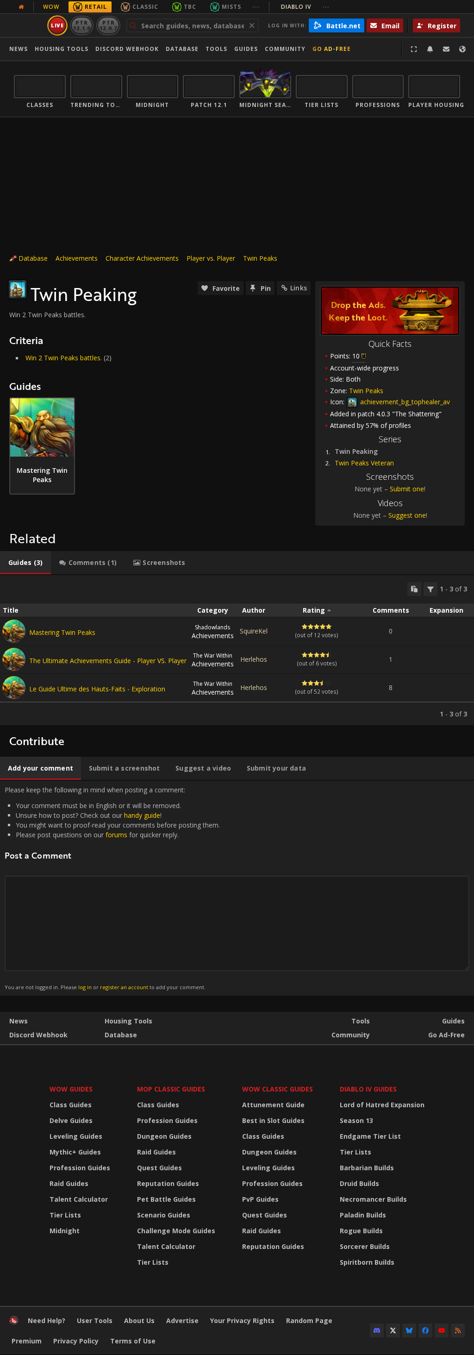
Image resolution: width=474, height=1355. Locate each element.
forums (116, 834)
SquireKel (254, 631)
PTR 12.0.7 (108, 25)
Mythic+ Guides (75, 1152)
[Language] (462, 49)
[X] (393, 1330)
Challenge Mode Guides (176, 1230)
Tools (360, 1020)
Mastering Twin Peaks (62, 632)
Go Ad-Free (331, 49)
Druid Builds (359, 1183)
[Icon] (17, 289)
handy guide (142, 815)
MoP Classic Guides (171, 1089)
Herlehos (253, 659)
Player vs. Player (211, 258)
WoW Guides (71, 1089)
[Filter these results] (430, 589)
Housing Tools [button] (61, 49)
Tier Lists (65, 1215)
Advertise (182, 1320)
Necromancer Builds (373, 1199)
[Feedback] (446, 49)
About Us (139, 1320)
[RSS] (458, 1330)
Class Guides (71, 1104)
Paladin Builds (363, 1215)
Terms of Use (133, 1340)
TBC (190, 7)
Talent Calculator (79, 1199)
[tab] (25, 562)
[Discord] (377, 1330)
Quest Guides (159, 1167)
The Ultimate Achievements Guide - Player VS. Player (108, 660)
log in (85, 987)
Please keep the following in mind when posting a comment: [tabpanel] (112, 888)
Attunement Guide (273, 1104)
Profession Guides (80, 1167)
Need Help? (46, 1320)
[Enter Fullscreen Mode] (414, 49)
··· (256, 7)
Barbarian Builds (367, 1167)
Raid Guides (69, 1183)
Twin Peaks (260, 258)
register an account (124, 987)
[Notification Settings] (430, 49)
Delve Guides (71, 1120)
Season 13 (356, 1120)
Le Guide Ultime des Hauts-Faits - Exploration (97, 688)
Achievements (77, 258)
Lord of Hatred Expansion (382, 1104)
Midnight (65, 1230)
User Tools (94, 1320)
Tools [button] (216, 49)
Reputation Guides (168, 1183)
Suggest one (407, 515)
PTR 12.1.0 (81, 25)
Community (285, 49)
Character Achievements (142, 258)
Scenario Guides (163, 1215)
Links (298, 287)
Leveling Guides (76, 1136)
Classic (145, 7)
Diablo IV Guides (368, 1089)
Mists (231, 7)
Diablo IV (305, 7)
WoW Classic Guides (277, 1089)
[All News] (21, 7)
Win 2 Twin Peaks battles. (63, 357)
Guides (246, 49)
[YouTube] (442, 1330)
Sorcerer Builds (365, 1246)
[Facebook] (425, 1330)
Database (182, 49)
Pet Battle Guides (166, 1199)
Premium (27, 1340)
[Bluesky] (409, 1330)
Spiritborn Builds (367, 1262)
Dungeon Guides (164, 1136)
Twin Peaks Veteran (364, 462)
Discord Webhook (127, 49)
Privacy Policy (76, 1340)
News (18, 49)
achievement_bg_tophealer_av (404, 401)
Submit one (407, 488)
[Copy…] (414, 589)
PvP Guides (260, 1199)
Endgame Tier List (370, 1136)
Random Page (309, 1320)
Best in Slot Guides (273, 1120)
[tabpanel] (237, 650)
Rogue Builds (361, 1230)
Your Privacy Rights (242, 1320)
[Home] (14, 1322)
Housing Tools (128, 1020)
